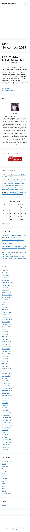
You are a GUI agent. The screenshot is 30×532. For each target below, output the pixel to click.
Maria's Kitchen (9, 4)
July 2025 (5, 287)
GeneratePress (15, 529)
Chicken (4, 471)
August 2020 (6, 398)
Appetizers (5, 461)
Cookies (4, 476)
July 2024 (5, 300)
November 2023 (7, 319)
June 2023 (5, 331)
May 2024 (5, 304)
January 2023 (6, 344)
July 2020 (5, 400)
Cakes (4, 469)
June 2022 (5, 358)
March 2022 (5, 366)
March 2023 (5, 339)
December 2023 (7, 317)
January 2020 (6, 415)
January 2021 (6, 385)
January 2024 (6, 314)
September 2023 (7, 324)
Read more (19, 84)
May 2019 (5, 435)
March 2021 (5, 381)
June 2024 (5, 302)
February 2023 (6, 341)
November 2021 (7, 371)
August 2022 (6, 354)
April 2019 (5, 437)
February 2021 (6, 383)
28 (18, 219)
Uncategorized (6, 493)
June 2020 (5, 403)
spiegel (4, 505)
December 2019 (7, 417)
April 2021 (5, 378)
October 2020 (6, 393)
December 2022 (7, 346)
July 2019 (5, 430)
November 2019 (7, 420)
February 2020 (6, 412)
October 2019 (6, 422)
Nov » (8, 223)
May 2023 (5, 334)
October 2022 (6, 349)
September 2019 (7, 425)
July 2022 (5, 356)
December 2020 (7, 388)
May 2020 (5, 405)
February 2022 (6, 368)
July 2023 (5, 329)
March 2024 (5, 309)
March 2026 (5, 275)
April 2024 (5, 307)
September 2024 (7, 295)
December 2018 (6, 440)
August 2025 (6, 285)
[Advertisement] (15, 23)
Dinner (4, 481)
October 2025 (6, 280)
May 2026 (5, 270)
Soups (4, 491)
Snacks (4, 486)
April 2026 (5, 273)
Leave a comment (9, 90)
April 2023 (5, 336)
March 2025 (5, 290)
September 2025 (7, 282)
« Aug (4, 223)
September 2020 (7, 395)
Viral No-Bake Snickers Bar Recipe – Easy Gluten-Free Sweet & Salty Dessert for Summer (14, 248)
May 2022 (5, 361)
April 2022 (5, 363)
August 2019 (6, 427)
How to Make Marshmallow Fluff (13, 58)
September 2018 (7, 444)
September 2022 (7, 351)
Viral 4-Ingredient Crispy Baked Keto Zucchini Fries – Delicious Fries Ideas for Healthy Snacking (14, 241)
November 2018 (7, 442)
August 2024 (6, 297)
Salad (4, 483)
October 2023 (6, 322)
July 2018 (5, 449)
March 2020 (5, 410)
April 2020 (5, 408)
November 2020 (7, 390)
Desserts (6, 88)
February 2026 (6, 277)
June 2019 (5, 432)
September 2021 (7, 373)
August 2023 (6, 327)
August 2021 (6, 376)
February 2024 (6, 312)
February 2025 (6, 292)
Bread (4, 464)
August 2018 (6, 447)
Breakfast (5, 466)
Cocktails (4, 474)
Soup (3, 488)
